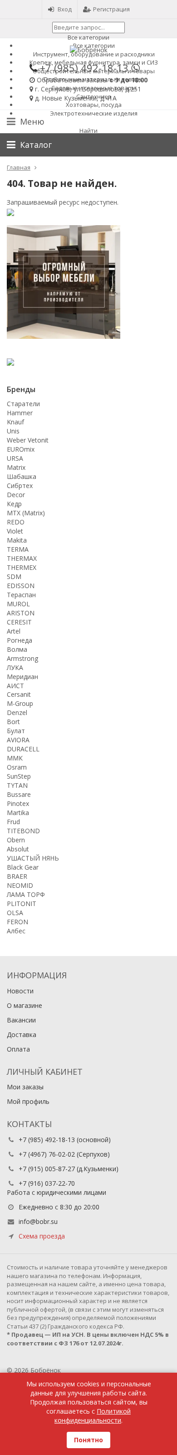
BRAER (17, 876)
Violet (15, 531)
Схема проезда (42, 1236)
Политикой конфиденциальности (92, 1416)
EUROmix (20, 449)
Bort (13, 721)
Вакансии (21, 1020)
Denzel (17, 712)
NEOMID (20, 885)
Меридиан (22, 676)
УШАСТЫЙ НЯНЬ (33, 858)
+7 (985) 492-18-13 (47, 1139)
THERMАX (22, 558)
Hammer (20, 412)
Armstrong (22, 658)
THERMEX (21, 567)
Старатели (23, 403)
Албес (16, 930)
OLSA (15, 912)
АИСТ (15, 685)
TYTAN (17, 785)
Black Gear (23, 867)
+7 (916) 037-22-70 (47, 1183)
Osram (17, 767)
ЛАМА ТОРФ (26, 894)
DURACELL (23, 749)
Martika (18, 812)
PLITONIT (21, 903)
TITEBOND (23, 830)
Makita (17, 540)
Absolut (18, 849)
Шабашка (21, 476)
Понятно (88, 1439)
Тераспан (21, 594)
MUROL (18, 603)
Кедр (14, 503)
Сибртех (20, 485)
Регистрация (111, 9)
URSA (15, 458)
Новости (20, 991)
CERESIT (19, 622)
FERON (17, 921)
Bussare (19, 794)
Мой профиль (28, 1101)
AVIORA (18, 739)
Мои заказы (25, 1086)
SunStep (19, 776)
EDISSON (20, 585)
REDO (16, 522)
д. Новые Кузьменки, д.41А (76, 98)
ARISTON (20, 613)
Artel (13, 631)
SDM (14, 576)
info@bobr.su (38, 1221)
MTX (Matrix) (26, 512)
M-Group (20, 703)
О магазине (24, 1005)
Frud (13, 821)
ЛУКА (15, 667)
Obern (16, 840)
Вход (65, 9)
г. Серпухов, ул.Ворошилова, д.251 (88, 89)
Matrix (16, 467)
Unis (13, 431)
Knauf (15, 422)
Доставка (21, 1034)
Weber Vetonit (28, 440)
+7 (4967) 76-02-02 (47, 1154)
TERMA (18, 549)
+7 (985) (84, 68)
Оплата (18, 1049)
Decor (16, 494)
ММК (15, 758)
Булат (16, 730)
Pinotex (18, 803)
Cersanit (19, 694)
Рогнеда (19, 640)
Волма (17, 649)
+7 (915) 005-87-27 (47, 1168)
